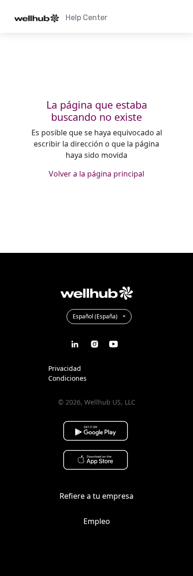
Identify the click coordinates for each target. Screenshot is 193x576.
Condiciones (67, 378)
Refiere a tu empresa (96, 496)
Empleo (96, 521)
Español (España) (96, 316)
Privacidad (64, 368)
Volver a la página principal (96, 174)
